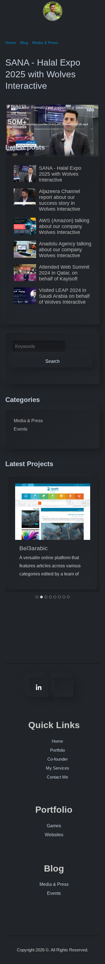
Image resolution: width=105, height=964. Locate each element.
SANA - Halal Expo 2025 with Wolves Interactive (60, 174)
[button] (37, 597)
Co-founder (57, 759)
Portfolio (57, 750)
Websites (54, 834)
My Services (57, 768)
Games (54, 825)
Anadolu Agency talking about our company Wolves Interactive (65, 249)
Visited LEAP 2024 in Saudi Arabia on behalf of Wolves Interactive (64, 296)
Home (57, 741)
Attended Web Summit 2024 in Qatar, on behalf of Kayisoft (64, 273)
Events (20, 429)
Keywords (25, 346)
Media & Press (28, 420)
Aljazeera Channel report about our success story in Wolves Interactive (59, 200)
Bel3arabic (33, 548)
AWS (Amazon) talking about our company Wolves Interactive (64, 226)
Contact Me (57, 777)
